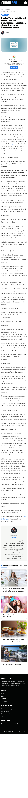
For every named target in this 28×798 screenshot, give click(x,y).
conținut (12, 144)
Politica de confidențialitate (8, 709)
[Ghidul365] (12, 3)
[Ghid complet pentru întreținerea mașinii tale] (14, 653)
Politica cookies (5, 711)
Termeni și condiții (6, 714)
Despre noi (4, 698)
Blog (2, 696)
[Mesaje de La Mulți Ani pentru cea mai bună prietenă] (14, 604)
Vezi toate (23, 565)
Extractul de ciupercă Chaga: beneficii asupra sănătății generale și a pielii (13, 640)
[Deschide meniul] (25, 2)
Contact (3, 716)
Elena (7, 32)
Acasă (2, 9)
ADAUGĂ (14, 67)
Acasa (2, 693)
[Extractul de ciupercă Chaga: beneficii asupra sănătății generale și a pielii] (14, 629)
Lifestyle (7, 9)
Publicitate (4, 701)
